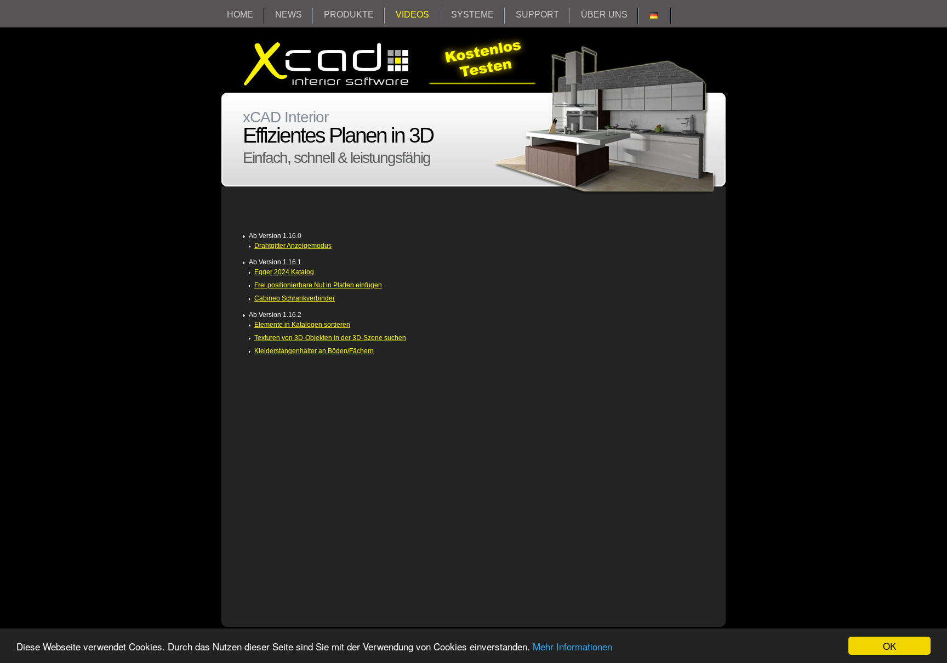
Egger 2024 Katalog (284, 272)
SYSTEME (472, 14)
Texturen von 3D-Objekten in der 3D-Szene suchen (330, 338)
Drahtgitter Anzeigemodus (293, 246)
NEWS (288, 14)
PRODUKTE (349, 14)
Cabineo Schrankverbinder (294, 298)
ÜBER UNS (604, 14)
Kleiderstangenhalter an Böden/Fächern (314, 351)
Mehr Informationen (572, 646)
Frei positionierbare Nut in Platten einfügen (318, 285)
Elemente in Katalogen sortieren (302, 324)
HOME (240, 14)
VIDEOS (412, 14)
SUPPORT (537, 14)
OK (889, 646)
